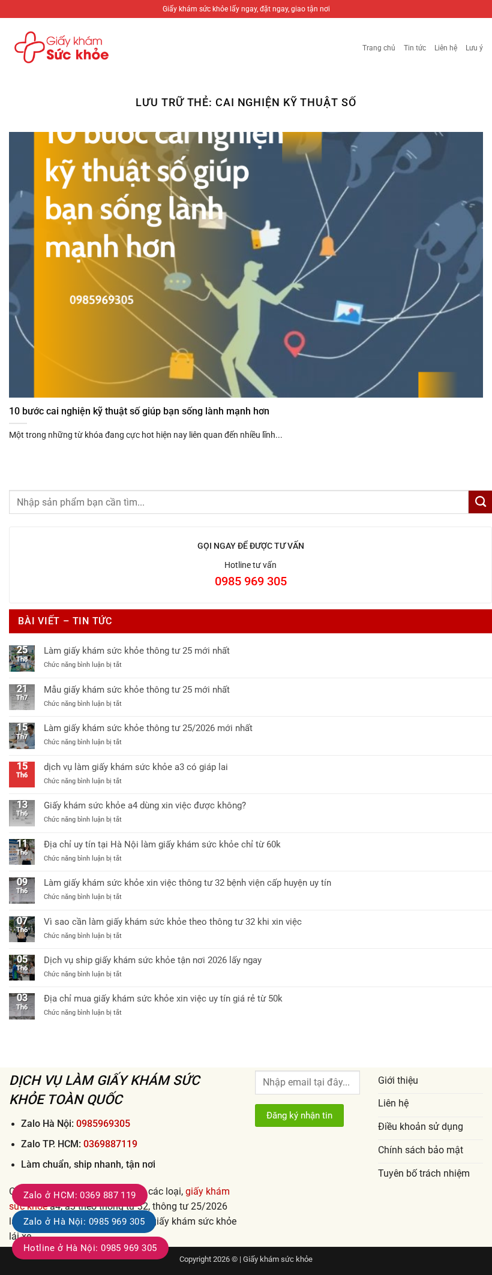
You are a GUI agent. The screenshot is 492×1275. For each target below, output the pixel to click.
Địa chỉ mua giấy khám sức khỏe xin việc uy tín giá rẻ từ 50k (163, 998)
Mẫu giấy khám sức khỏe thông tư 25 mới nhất (137, 689)
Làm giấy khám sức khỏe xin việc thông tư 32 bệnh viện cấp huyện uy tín (187, 882)
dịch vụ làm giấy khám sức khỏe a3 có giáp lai (136, 767)
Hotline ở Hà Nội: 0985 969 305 (90, 1248)
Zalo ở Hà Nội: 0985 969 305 (84, 1221)
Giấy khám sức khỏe (278, 1259)
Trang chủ (378, 47)
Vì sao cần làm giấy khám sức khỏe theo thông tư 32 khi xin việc (173, 921)
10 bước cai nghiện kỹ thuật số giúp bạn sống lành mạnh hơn (139, 411)
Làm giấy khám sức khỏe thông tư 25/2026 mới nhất (148, 728)
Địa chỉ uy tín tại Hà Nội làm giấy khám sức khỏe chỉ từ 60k (162, 844)
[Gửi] (480, 502)
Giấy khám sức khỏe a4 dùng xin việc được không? (145, 805)
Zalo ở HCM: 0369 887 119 (79, 1195)
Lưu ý (474, 47)
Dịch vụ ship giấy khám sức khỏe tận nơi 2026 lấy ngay (153, 960)
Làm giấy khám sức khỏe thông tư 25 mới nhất (137, 650)
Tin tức (415, 47)
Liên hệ (445, 47)
